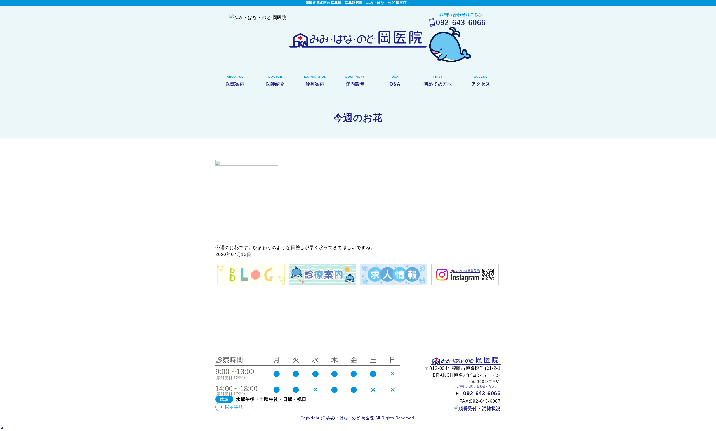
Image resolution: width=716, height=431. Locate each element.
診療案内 (315, 80)
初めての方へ (438, 80)
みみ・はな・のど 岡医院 (350, 418)
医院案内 (235, 80)
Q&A (395, 80)
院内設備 (355, 80)
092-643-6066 (482, 393)
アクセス (480, 80)
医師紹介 (275, 80)
